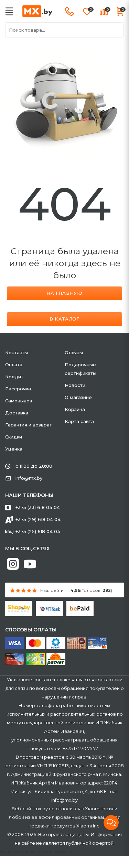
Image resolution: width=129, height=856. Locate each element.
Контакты (16, 352)
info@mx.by (28, 478)
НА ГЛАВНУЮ (64, 293)
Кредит (14, 376)
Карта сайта (79, 421)
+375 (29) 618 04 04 (38, 519)
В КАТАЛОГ (64, 319)
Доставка (16, 412)
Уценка (13, 449)
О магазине (78, 397)
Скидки (13, 437)
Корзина (75, 409)
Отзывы (74, 352)
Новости (75, 385)
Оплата (13, 364)
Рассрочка (18, 388)
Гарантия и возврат (28, 424)
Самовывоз (18, 400)
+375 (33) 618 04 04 (37, 507)
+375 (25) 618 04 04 (37, 531)
